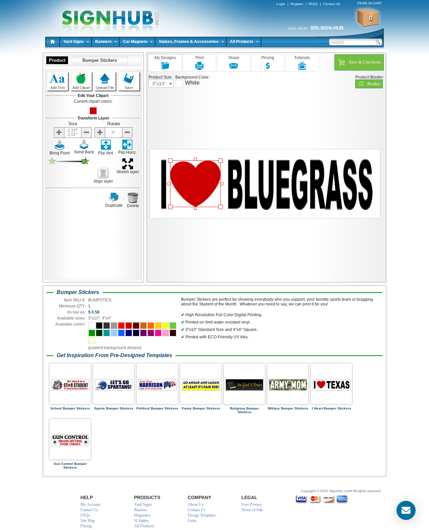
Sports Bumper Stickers (113, 408)
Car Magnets (135, 41)
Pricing (86, 526)
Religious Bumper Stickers (244, 410)
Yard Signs (73, 41)
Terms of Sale (252, 510)
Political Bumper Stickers (157, 408)
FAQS (313, 4)
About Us (195, 504)
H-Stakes (141, 520)
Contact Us (331, 4)
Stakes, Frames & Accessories (189, 41)
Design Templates (202, 515)
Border (373, 83)
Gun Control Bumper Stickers (70, 465)
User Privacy (251, 504)
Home (52, 41)
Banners (103, 41)
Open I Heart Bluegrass (107, 17)
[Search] (378, 42)
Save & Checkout (365, 61)
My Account (90, 504)
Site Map (87, 520)
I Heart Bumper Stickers (331, 408)
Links (192, 520)
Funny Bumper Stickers (201, 408)
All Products (241, 41)
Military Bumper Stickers (288, 408)
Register (297, 4)
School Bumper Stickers (70, 408)
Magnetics (142, 515)
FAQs (85, 515)
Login (281, 4)
